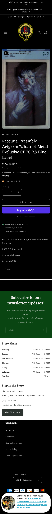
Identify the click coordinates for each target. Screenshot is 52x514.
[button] (5, 32)
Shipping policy (16, 504)
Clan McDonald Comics (24, 500)
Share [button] (8, 269)
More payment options (26, 217)
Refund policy (44, 504)
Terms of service (30, 504)
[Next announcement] (47, 4)
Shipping (5, 168)
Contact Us (11, 437)
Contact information (34, 508)
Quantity (5, 187)
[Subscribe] (43, 330)
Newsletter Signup (14, 443)
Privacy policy (18, 508)
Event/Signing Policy (15, 456)
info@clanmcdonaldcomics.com (16, 405)
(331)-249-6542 (9, 401)
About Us (10, 430)
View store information (15, 232)
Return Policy (11, 449)
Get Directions (12, 412)
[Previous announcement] (5, 4)
